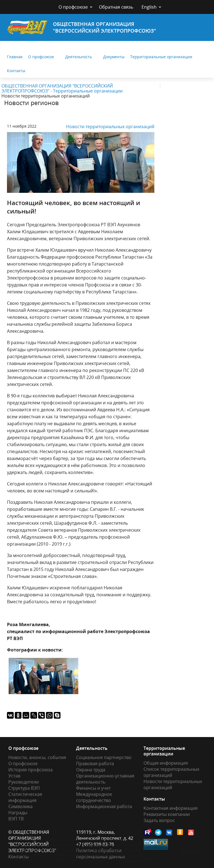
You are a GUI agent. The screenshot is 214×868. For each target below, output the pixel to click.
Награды (17, 812)
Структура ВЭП (24, 788)
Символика (20, 806)
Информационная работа (104, 806)
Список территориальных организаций (171, 772)
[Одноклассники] (18, 715)
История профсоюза (30, 770)
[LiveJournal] (33, 715)
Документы (114, 56)
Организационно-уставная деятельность (105, 779)
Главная (15, 56)
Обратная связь (116, 7)
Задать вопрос (159, 820)
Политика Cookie (134, 860)
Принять (189, 850)
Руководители (23, 782)
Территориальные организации (161, 56)
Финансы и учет (93, 788)
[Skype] (57, 715)
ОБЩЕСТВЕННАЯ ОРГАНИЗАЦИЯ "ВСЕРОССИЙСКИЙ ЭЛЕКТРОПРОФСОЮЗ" (104, 27)
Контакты (16, 70)
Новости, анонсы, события (37, 757)
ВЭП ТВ (16, 819)
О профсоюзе (73, 7)
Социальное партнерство (104, 757)
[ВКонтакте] (10, 715)
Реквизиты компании (167, 814)
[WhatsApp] (49, 715)
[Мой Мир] (26, 715)
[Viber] (41, 715)
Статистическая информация (25, 797)
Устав (14, 776)
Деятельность (78, 56)
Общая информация (166, 763)
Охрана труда (90, 770)
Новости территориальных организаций (110, 126)
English (149, 7)
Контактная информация (171, 808)
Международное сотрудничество (94, 797)
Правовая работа (95, 763)
